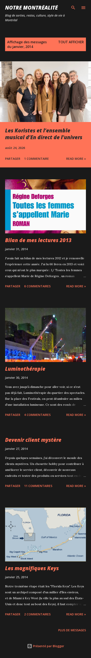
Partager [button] (12, 159)
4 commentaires (37, 415)
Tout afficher (71, 42)
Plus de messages (72, 630)
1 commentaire (36, 159)
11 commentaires (38, 486)
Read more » (76, 159)
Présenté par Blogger (48, 646)
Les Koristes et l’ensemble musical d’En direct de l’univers (43, 134)
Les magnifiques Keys (32, 568)
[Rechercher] (73, 7)
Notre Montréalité (31, 7)
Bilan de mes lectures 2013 (38, 240)
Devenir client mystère (33, 439)
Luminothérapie (25, 368)
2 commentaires (37, 614)
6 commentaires (37, 286)
